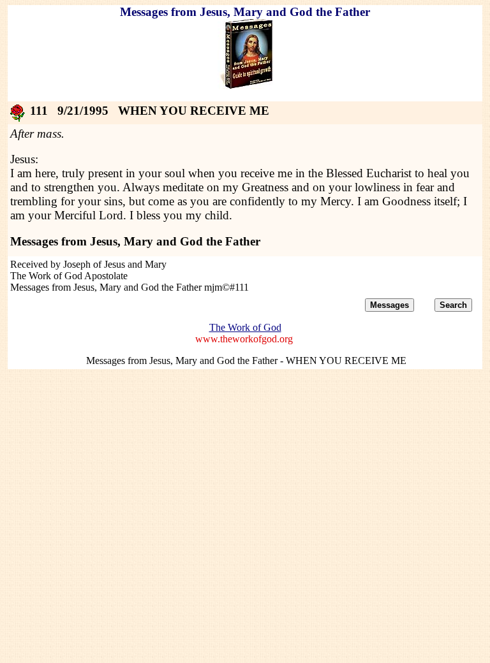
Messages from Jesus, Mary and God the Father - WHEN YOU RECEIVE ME (246, 360)
